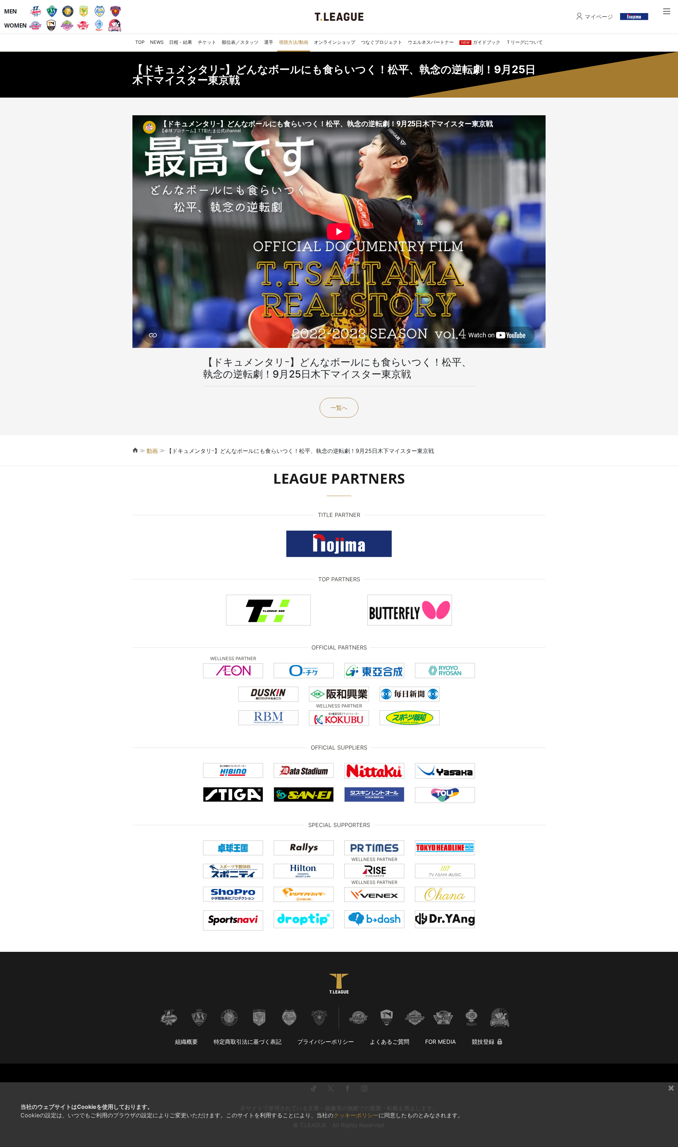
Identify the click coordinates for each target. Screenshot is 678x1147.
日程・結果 (180, 42)
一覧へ (339, 407)
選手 (268, 42)
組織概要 (186, 1041)
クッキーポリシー (356, 1115)
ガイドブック (480, 42)
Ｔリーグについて (524, 42)
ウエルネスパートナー (431, 42)
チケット (207, 42)
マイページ (599, 17)
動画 (152, 450)
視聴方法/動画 (293, 42)
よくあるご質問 (389, 1041)
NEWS (156, 42)
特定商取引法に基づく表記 (247, 1041)
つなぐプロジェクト (381, 42)
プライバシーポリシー (325, 1041)
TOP (139, 42)
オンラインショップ (334, 42)
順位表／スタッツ (240, 42)
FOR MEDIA (440, 1041)
